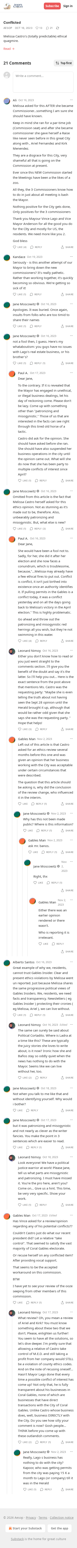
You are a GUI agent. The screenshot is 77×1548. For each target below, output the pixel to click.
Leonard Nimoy (29, 650)
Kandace (19, 257)
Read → (9, 48)
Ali (15, 100)
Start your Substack (27, 1528)
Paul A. (23, 373)
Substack (17, 1539)
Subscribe (52, 6)
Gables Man (27, 739)
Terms (42, 1518)
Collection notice (62, 1518)
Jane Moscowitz (24, 304)
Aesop (7, 28)
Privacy (31, 1518)
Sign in (68, 6)
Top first (66, 63)
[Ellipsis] (71, 99)
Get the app (59, 1528)
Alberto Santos (23, 962)
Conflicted (12, 22)
